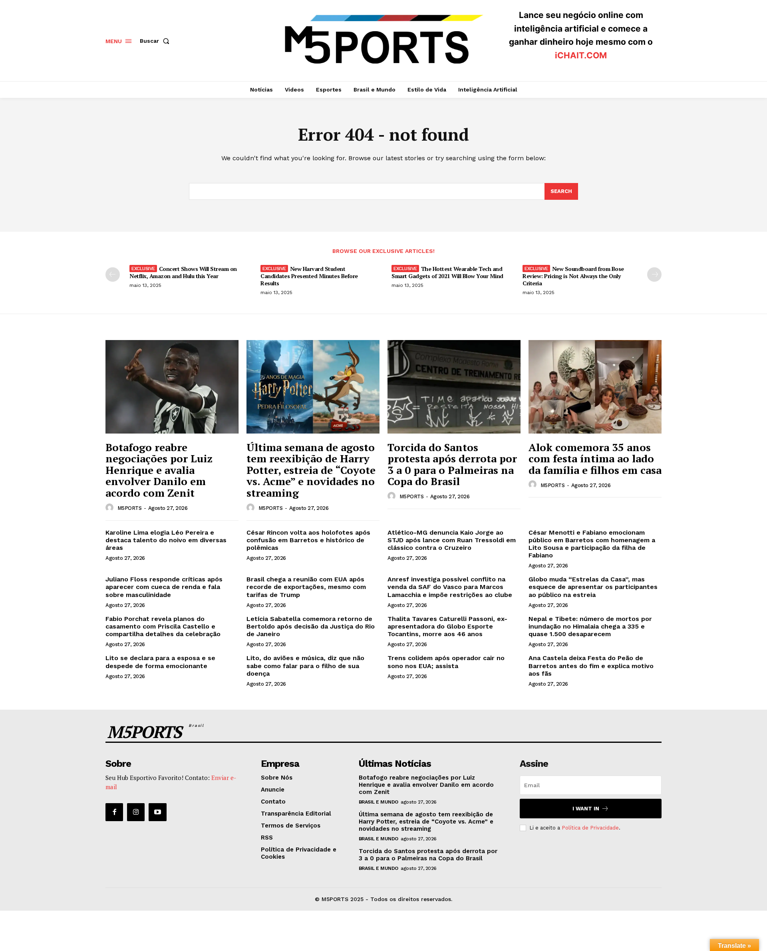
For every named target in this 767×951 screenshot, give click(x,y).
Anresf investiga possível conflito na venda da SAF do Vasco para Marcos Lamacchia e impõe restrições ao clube (449, 586)
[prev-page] (112, 274)
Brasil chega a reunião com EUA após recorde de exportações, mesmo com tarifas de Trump (306, 586)
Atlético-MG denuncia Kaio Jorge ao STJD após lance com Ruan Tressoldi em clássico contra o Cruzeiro (451, 540)
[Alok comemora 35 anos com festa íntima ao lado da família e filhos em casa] (595, 386)
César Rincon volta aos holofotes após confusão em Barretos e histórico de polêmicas (308, 540)
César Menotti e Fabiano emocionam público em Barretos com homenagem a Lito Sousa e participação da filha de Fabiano (592, 544)
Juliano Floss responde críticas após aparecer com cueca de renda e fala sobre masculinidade (164, 586)
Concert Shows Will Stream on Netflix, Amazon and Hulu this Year (183, 272)
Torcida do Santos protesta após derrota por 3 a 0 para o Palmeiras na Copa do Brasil (452, 464)
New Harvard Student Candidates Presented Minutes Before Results (309, 276)
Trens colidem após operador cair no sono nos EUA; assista (446, 661)
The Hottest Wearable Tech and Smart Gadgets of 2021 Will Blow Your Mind (447, 272)
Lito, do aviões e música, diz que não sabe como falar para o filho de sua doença (305, 665)
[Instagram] (136, 812)
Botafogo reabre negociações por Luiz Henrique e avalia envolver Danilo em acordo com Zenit (159, 469)
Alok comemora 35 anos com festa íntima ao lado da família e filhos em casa (595, 458)
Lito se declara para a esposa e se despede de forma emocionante (160, 661)
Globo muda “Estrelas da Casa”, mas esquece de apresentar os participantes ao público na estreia (593, 586)
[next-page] (654, 274)
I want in (585, 809)
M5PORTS (129, 508)
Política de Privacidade (590, 828)
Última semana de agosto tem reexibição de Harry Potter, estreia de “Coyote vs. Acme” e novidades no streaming (311, 469)
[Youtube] (157, 812)
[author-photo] (110, 507)
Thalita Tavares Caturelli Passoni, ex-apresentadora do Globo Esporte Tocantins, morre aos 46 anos (447, 626)
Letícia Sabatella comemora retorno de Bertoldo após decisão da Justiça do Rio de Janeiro (310, 626)
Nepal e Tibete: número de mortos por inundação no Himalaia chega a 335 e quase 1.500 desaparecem (590, 626)
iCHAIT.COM (581, 55)
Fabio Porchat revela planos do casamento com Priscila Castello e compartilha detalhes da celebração (163, 626)
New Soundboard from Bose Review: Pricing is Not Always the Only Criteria (573, 276)
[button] (156, 40)
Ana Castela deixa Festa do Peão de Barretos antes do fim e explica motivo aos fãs (591, 665)
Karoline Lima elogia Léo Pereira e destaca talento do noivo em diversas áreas (166, 540)
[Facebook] (114, 812)
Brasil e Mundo (378, 802)
